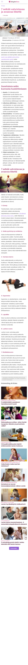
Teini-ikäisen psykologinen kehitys (10, 462)
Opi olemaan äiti (5, 520)
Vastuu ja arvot (5, 540)
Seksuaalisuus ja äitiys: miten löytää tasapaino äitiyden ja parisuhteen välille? (13, 424)
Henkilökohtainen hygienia (8, 400)
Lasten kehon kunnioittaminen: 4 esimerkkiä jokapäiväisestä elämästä (14, 523)
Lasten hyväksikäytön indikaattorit (13, 504)
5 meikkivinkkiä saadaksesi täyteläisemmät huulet (10, 403)
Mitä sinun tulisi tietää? (7, 502)
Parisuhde (3, 420)
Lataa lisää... (14, 548)
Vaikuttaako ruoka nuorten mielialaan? (10, 465)
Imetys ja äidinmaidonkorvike (9, 482)
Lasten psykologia (6, 442)
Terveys (3, 5)
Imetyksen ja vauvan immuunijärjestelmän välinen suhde (13, 485)
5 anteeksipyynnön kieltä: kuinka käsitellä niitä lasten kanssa (12, 543)
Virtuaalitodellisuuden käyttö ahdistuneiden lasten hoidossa (12, 445)
